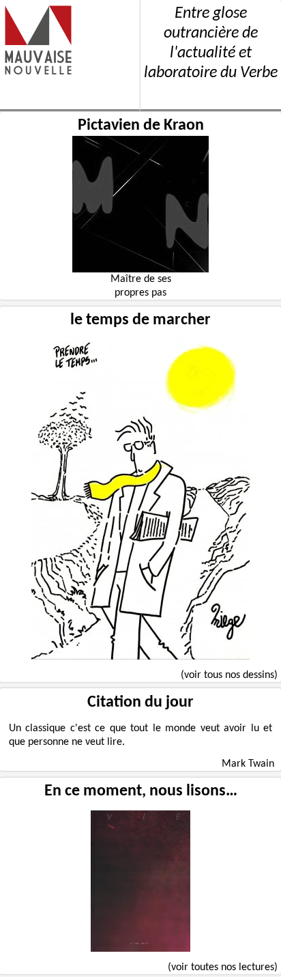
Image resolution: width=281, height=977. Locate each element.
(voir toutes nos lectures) (223, 967)
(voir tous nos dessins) (229, 675)
